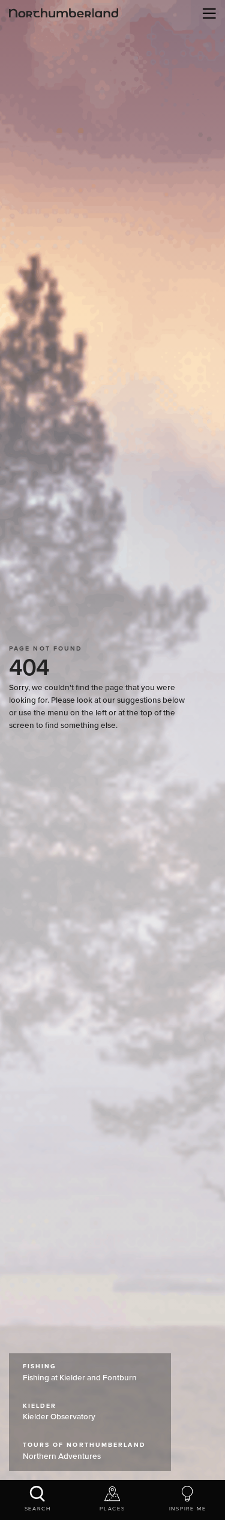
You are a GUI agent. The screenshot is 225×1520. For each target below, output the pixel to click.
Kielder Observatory (59, 1412)
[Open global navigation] (207, 13)
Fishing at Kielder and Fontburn (80, 1372)
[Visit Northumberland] (63, 13)
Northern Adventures (84, 1451)
